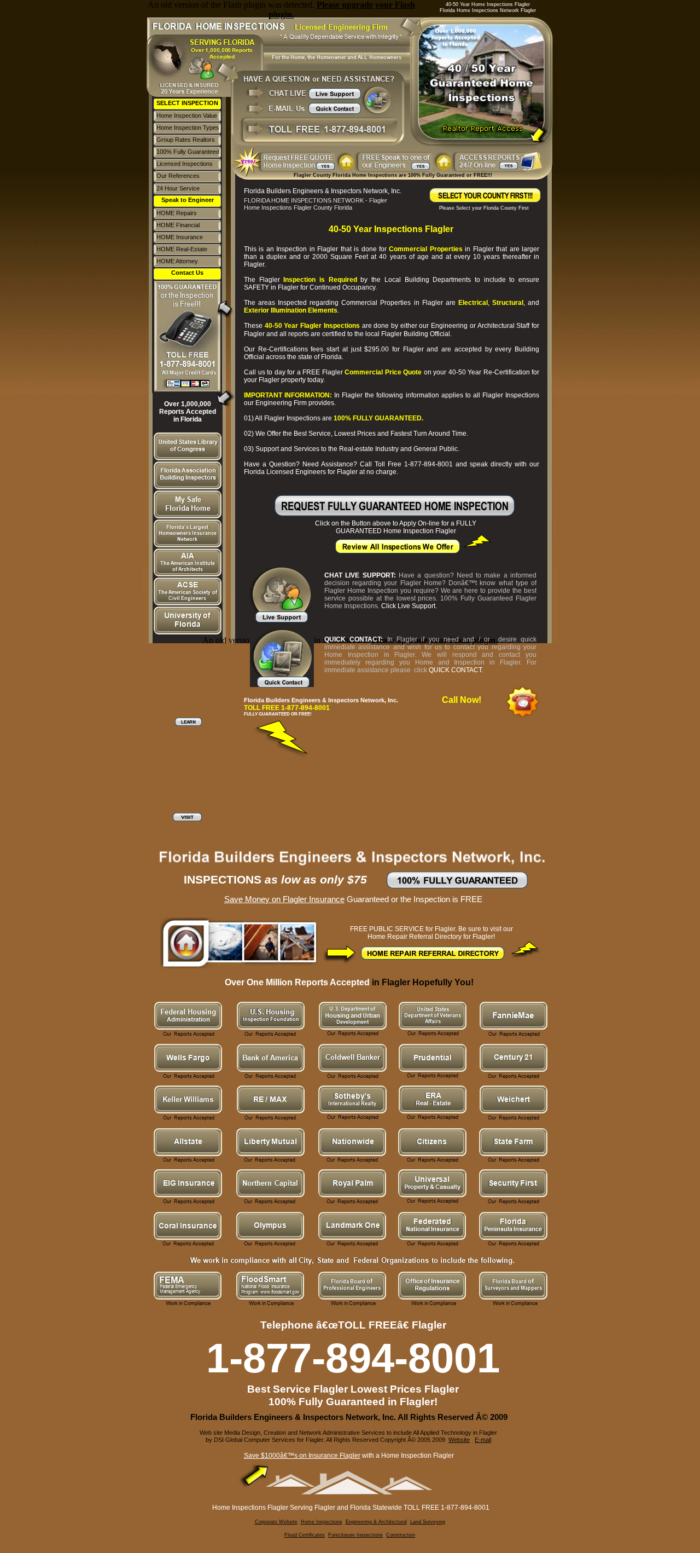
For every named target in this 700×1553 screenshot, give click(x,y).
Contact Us (187, 272)
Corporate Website (276, 1522)
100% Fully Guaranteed (187, 151)
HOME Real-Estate (181, 249)
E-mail (483, 1439)
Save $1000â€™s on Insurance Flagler (302, 1455)
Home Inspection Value (186, 115)
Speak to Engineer (187, 200)
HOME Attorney (177, 261)
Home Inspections (321, 1522)
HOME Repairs (176, 213)
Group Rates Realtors (185, 139)
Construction (400, 1535)
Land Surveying (427, 1522)
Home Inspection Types (187, 127)
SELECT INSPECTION (187, 103)
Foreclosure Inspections (355, 1535)
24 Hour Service (178, 188)
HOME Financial (178, 225)
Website (459, 1439)
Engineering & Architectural (376, 1522)
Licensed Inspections (184, 163)
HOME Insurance (179, 237)
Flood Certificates (304, 1535)
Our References (178, 175)
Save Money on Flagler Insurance (284, 899)
